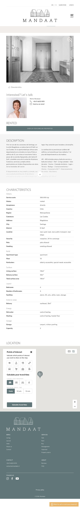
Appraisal (44, 449)
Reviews (44, 463)
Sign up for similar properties (40, 128)
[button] (8, 59)
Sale (42, 438)
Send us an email (39, 104)
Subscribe (62, 5)
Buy (42, 443)
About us (9, 446)
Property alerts (46, 452)
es (56, 5)
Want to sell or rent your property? (65, 504)
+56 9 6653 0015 (39, 101)
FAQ (42, 466)
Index (8, 443)
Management (45, 446)
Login (71, 5)
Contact (8, 449)
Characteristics (16, 87)
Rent (42, 441)
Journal (8, 441)
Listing (8, 438)
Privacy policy (40, 490)
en (52, 5)
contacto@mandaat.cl (13, 466)
